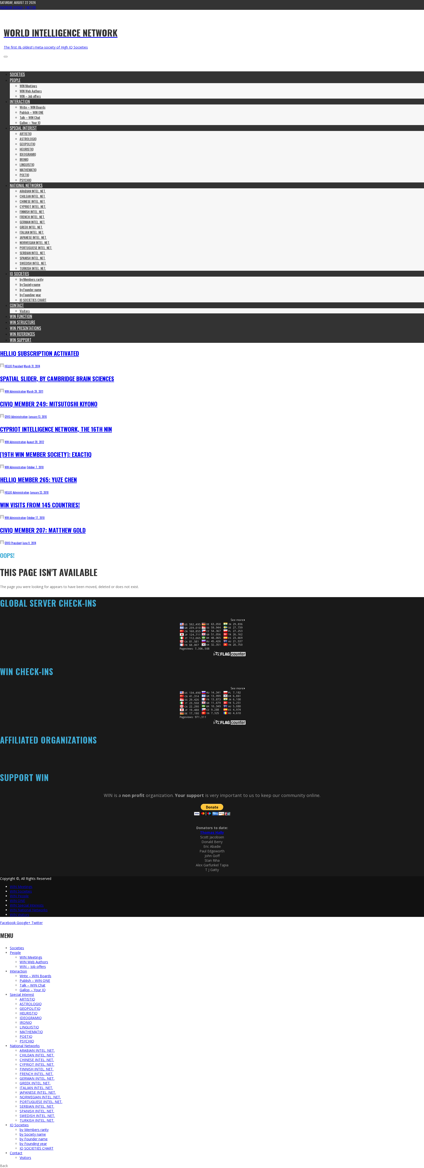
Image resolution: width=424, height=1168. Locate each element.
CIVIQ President (13, 543)
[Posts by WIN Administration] (2, 391)
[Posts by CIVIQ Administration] (2, 417)
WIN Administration (15, 391)
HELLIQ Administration (17, 492)
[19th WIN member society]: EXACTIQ (46, 454)
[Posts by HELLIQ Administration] (2, 492)
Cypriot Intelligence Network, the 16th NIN (56, 428)
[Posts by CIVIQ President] (2, 543)
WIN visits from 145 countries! (40, 504)
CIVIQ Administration (16, 417)
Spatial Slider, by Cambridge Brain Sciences (57, 378)
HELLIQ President (14, 366)
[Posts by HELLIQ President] (2, 366)
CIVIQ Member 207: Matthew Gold (43, 530)
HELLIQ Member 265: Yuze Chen (38, 479)
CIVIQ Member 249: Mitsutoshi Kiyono (48, 403)
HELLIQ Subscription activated (39, 353)
